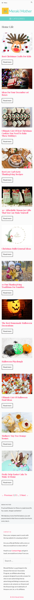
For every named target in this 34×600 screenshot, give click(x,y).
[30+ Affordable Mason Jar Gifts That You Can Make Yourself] (17, 205)
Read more (7, 62)
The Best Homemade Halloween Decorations (17, 324)
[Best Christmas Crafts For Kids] (17, 51)
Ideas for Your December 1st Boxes (15, 93)
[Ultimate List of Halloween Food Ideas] (17, 392)
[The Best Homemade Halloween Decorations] (17, 318)
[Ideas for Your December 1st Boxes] (17, 87)
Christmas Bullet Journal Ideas (16, 248)
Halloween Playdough (12, 361)
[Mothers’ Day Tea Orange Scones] (17, 430)
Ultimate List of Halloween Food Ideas (14, 398)
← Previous (7, 495)
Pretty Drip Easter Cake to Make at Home (14, 475)
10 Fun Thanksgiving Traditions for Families (13, 285)
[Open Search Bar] (31, 2)
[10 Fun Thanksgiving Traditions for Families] (17, 279)
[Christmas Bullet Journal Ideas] (17, 243)
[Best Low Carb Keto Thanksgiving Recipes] (17, 166)
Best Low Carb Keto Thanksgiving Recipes (12, 173)
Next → (24, 495)
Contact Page (16, 551)
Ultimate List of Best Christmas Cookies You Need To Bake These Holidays (17, 133)
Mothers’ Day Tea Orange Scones (14, 437)
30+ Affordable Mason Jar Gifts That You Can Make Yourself (16, 211)
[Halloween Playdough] (17, 356)
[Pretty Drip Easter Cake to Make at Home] (17, 469)
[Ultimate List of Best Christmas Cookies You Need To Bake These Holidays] (17, 125)
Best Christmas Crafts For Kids (16, 56)
